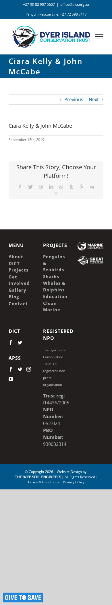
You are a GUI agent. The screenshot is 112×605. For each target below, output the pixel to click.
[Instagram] (28, 369)
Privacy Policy (73, 482)
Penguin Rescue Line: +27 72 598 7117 (56, 14)
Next (94, 99)
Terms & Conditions (43, 482)
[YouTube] (11, 379)
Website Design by (51, 474)
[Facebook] (11, 342)
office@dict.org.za (74, 4)
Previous (73, 99)
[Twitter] (20, 342)
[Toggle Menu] (99, 36)
